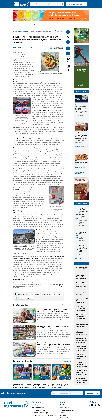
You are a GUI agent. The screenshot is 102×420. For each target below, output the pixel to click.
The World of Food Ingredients (44, 415)
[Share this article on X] (68, 63)
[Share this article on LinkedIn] (68, 66)
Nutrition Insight (38, 407)
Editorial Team (65, 418)
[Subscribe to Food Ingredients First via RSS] (68, 70)
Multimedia (62, 24)
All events (78, 259)
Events (78, 24)
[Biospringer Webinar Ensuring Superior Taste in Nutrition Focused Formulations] (81, 200)
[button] (35, 294)
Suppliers (85, 24)
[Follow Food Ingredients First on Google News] (99, 406)
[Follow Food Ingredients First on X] (89, 406)
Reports (45, 24)
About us (64, 402)
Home (15, 24)
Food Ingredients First (40, 405)
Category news (35, 24)
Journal (71, 24)
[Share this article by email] (68, 59)
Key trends (53, 24)
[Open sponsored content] (51, 20)
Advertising (64, 407)
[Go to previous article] (68, 48)
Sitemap (63, 413)
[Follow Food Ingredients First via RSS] (95, 406)
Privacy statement (67, 410)
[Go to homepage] (16, 407)
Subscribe (91, 393)
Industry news (24, 24)
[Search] (62, 4)
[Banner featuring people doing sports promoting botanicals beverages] (81, 87)
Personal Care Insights (40, 413)
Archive (63, 415)
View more (65, 305)
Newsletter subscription (76, 4)
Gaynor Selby (29, 48)
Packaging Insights (39, 410)
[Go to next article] (68, 53)
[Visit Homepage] (21, 7)
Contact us (64, 405)
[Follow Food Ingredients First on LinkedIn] (92, 406)
